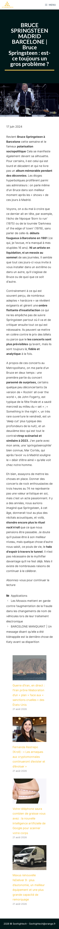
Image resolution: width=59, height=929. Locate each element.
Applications (19, 595)
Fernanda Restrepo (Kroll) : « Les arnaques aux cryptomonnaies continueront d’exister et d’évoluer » (29, 756)
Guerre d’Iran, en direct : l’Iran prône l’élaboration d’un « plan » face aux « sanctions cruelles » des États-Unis (29, 695)
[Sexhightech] (7, 5)
